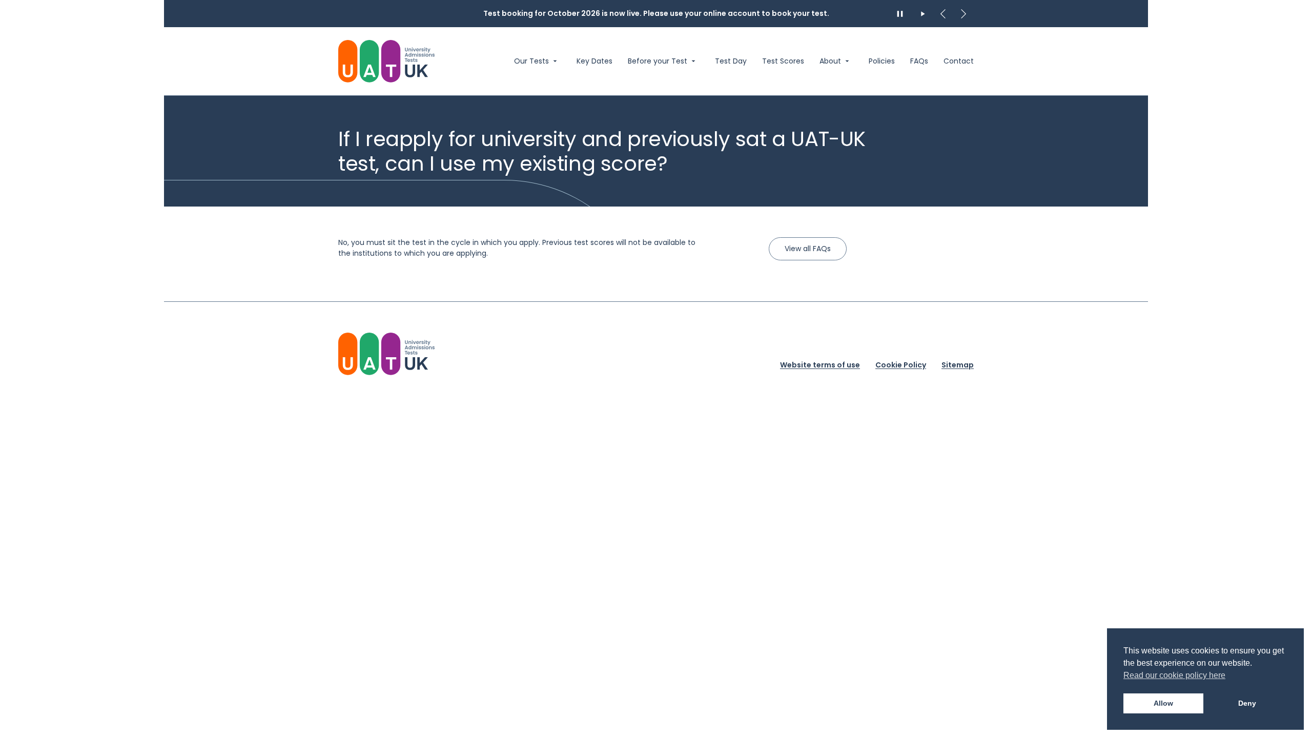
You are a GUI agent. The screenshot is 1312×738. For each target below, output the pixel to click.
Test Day (731, 61)
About (830, 61)
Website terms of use (820, 365)
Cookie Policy (900, 365)
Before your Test (657, 61)
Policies (882, 61)
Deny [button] (1247, 703)
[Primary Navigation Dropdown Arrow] (555, 61)
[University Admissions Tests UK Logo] (386, 61)
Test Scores (783, 61)
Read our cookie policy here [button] (1174, 675)
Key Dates (594, 61)
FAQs (919, 61)
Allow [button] (1163, 703)
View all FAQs (808, 248)
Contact (959, 61)
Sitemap (957, 365)
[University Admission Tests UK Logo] (386, 354)
